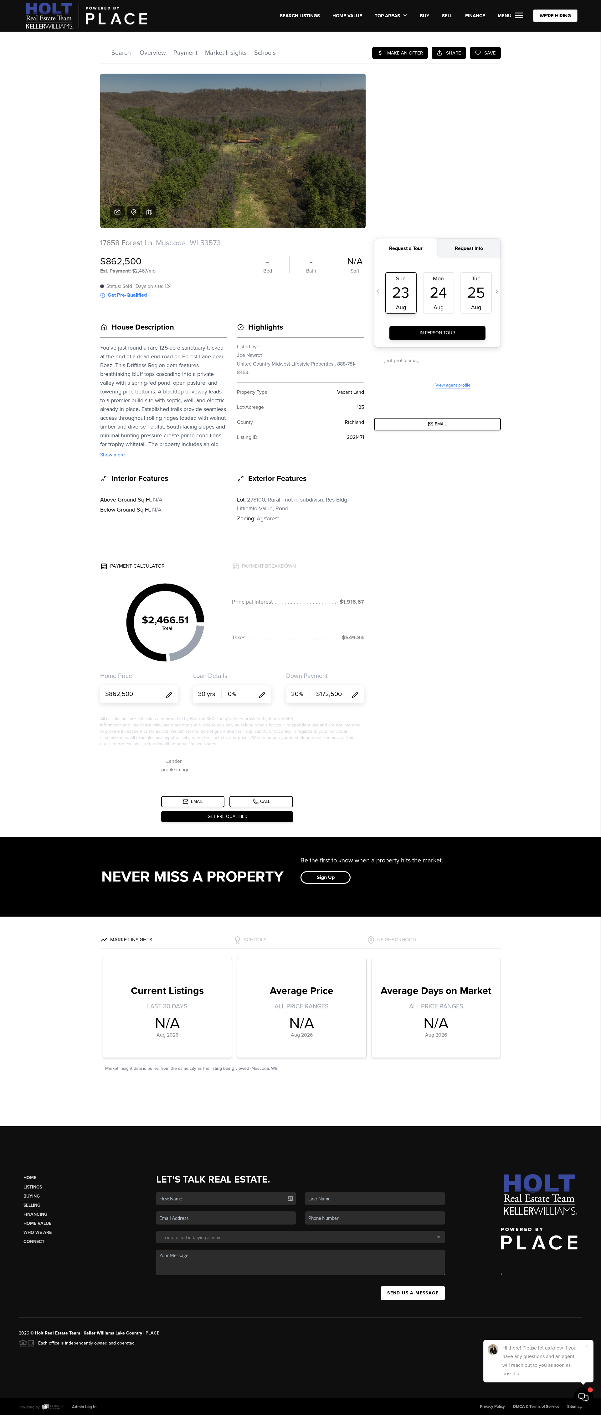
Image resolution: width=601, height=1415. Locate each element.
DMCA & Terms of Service (536, 1406)
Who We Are (37, 1232)
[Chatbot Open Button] (583, 1397)
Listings (32, 1187)
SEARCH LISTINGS (300, 15)
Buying (31, 1196)
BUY (424, 15)
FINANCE (475, 15)
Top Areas (388, 15)
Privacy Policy (492, 1406)
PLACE (152, 1333)
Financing (35, 1214)
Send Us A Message (413, 1293)
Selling (31, 1205)
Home (29, 1177)
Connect (33, 1241)
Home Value (347, 15)
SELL (447, 15)
